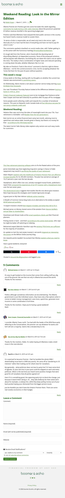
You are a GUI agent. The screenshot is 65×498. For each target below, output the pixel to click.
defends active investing (35, 196)
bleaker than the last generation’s (36, 115)
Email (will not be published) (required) (17, 432)
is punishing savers (29, 80)
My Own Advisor (13, 290)
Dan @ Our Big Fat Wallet (16, 337)
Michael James (13, 270)
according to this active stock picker (40, 221)
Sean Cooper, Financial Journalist (19, 317)
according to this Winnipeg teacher (20, 123)
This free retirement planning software (17, 165)
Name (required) (9, 424)
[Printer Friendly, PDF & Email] (8, 247)
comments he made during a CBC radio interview (20, 29)
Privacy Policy (32, 485)
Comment (6, 401)
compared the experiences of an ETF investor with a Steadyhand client (36, 185)
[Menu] (61, 4)
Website (6, 440)
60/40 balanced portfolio (12, 202)
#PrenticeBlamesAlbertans (42, 51)
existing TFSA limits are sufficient (48, 226)
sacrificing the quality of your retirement (35, 171)
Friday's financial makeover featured (16, 95)
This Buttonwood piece (11, 191)
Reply (59, 285)
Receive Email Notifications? (15, 449)
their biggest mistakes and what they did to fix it (40, 206)
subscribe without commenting (20, 455)
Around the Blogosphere (19, 257)
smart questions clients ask (38, 215)
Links (38, 257)
